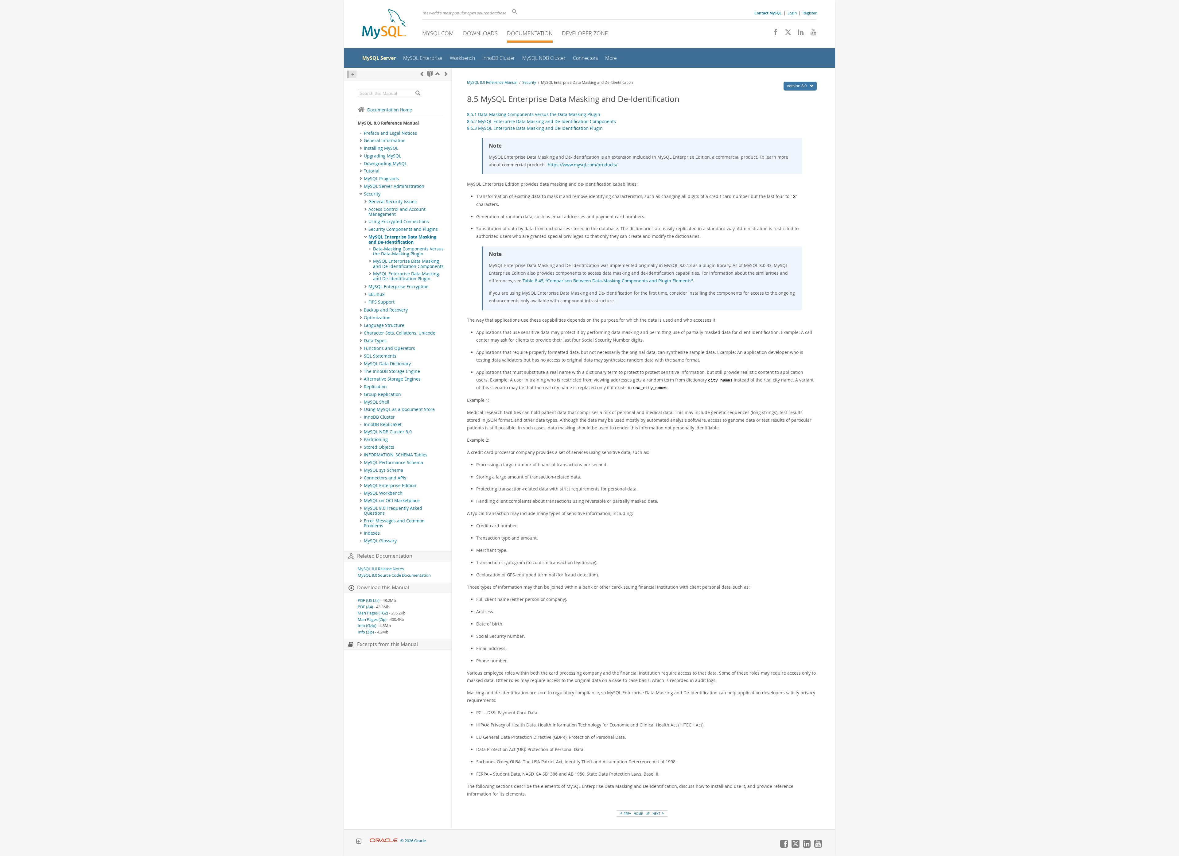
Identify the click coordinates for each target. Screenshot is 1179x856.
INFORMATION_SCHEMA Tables (395, 455)
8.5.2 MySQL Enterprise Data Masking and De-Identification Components (541, 121)
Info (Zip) (366, 632)
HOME (638, 813)
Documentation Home (389, 110)
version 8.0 (797, 85)
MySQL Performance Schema (393, 462)
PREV (627, 813)
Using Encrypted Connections (398, 221)
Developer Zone (585, 33)
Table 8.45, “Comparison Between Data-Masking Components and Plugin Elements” (608, 281)
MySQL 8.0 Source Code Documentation (394, 575)
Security (372, 194)
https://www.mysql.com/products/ (582, 165)
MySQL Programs (381, 178)
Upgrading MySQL (382, 156)
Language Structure (384, 325)
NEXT (656, 813)
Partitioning (376, 439)
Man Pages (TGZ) (373, 613)
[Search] (417, 93)
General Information (385, 140)
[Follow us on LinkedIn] (798, 33)
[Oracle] (384, 840)
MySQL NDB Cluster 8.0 (388, 432)
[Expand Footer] (359, 842)
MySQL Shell (376, 402)
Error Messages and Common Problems (394, 523)
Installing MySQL (381, 148)
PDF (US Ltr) (368, 600)
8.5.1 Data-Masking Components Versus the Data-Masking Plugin (533, 114)
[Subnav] (361, 141)
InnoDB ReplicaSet (383, 424)
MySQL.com (438, 33)
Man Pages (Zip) (372, 619)
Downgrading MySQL (385, 163)
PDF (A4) (365, 607)
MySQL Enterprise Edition (390, 485)
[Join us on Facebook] (773, 33)
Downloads (480, 33)
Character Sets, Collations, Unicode (399, 333)
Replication (375, 386)
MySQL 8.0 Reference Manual (492, 82)
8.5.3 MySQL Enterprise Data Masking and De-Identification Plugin (535, 128)
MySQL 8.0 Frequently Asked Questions (393, 510)
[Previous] (422, 74)
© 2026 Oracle (413, 840)
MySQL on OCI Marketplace (392, 500)
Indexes (372, 533)
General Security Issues (392, 201)
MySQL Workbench (383, 493)
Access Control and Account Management (397, 212)
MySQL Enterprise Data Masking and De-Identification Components (408, 263)
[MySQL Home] (384, 25)
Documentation (530, 33)
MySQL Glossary (380, 541)
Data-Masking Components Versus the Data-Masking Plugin (408, 251)
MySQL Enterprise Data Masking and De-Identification (402, 239)
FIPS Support (381, 302)
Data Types (375, 340)
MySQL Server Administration (394, 186)
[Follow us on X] (786, 33)
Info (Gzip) (367, 625)
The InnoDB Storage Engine (392, 371)
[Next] (446, 74)
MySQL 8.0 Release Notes (381, 568)
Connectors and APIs (385, 478)
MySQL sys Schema (383, 470)
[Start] (430, 74)
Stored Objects (379, 447)
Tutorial (371, 171)
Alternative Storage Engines (392, 379)
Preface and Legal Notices (390, 133)
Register (810, 12)
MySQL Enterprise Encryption (398, 286)
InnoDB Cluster (379, 417)
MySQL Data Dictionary (387, 363)
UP (648, 813)
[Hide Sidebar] (351, 74)
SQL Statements (380, 356)
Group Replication (382, 394)
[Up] (437, 74)
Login (792, 12)
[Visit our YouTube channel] (811, 33)
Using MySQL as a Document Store (399, 409)
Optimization (377, 317)
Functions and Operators (389, 348)
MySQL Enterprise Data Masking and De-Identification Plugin (406, 276)
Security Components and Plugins (403, 229)
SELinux (376, 294)
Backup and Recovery (386, 310)
